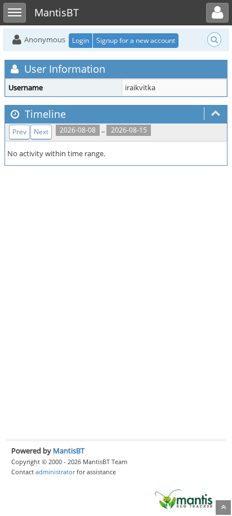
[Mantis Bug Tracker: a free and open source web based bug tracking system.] (183, 498)
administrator (55, 472)
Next (41, 131)
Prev (19, 131)
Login (80, 40)
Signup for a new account (135, 40)
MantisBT (68, 451)
